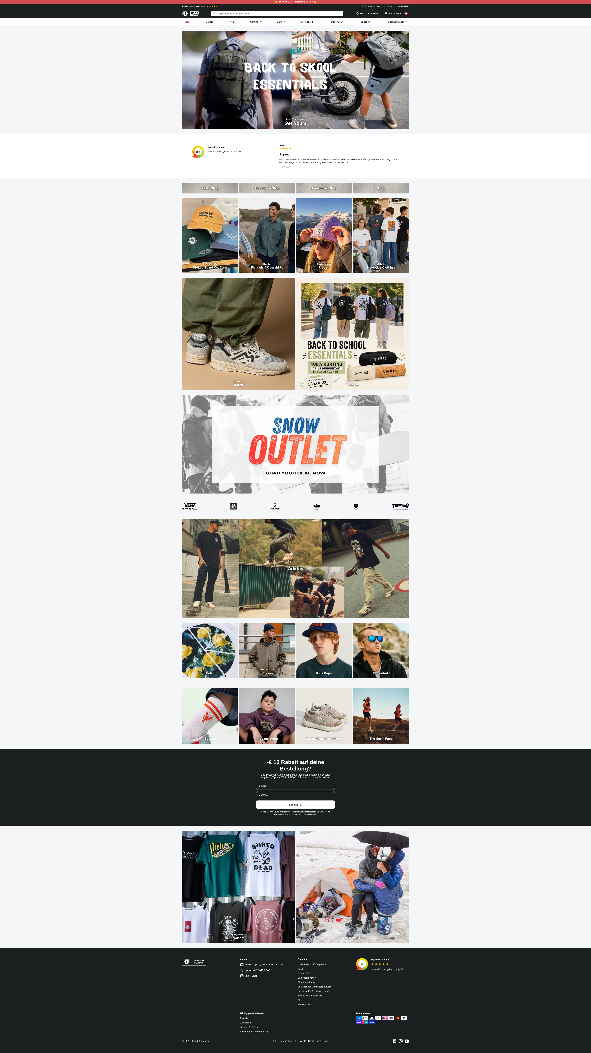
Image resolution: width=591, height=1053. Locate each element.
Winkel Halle (403, 6)
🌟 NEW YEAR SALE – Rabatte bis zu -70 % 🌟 (295, 2)
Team (389, 6)
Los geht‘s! (295, 804)
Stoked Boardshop (200, 1041)
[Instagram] (401, 1041)
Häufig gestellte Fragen (372, 6)
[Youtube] (407, 1041)
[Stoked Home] (190, 13)
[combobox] (277, 13)
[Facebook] (394, 1041)
